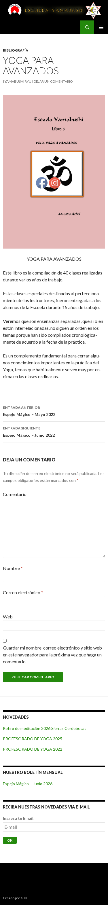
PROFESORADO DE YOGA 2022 (32, 749)
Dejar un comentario (53, 81)
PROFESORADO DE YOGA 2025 (32, 738)
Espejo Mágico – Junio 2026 (27, 783)
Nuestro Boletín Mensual (33, 772)
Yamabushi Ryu (18, 81)
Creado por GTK (15, 898)
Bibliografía (15, 50)
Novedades (16, 717)
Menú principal (101, 27)
